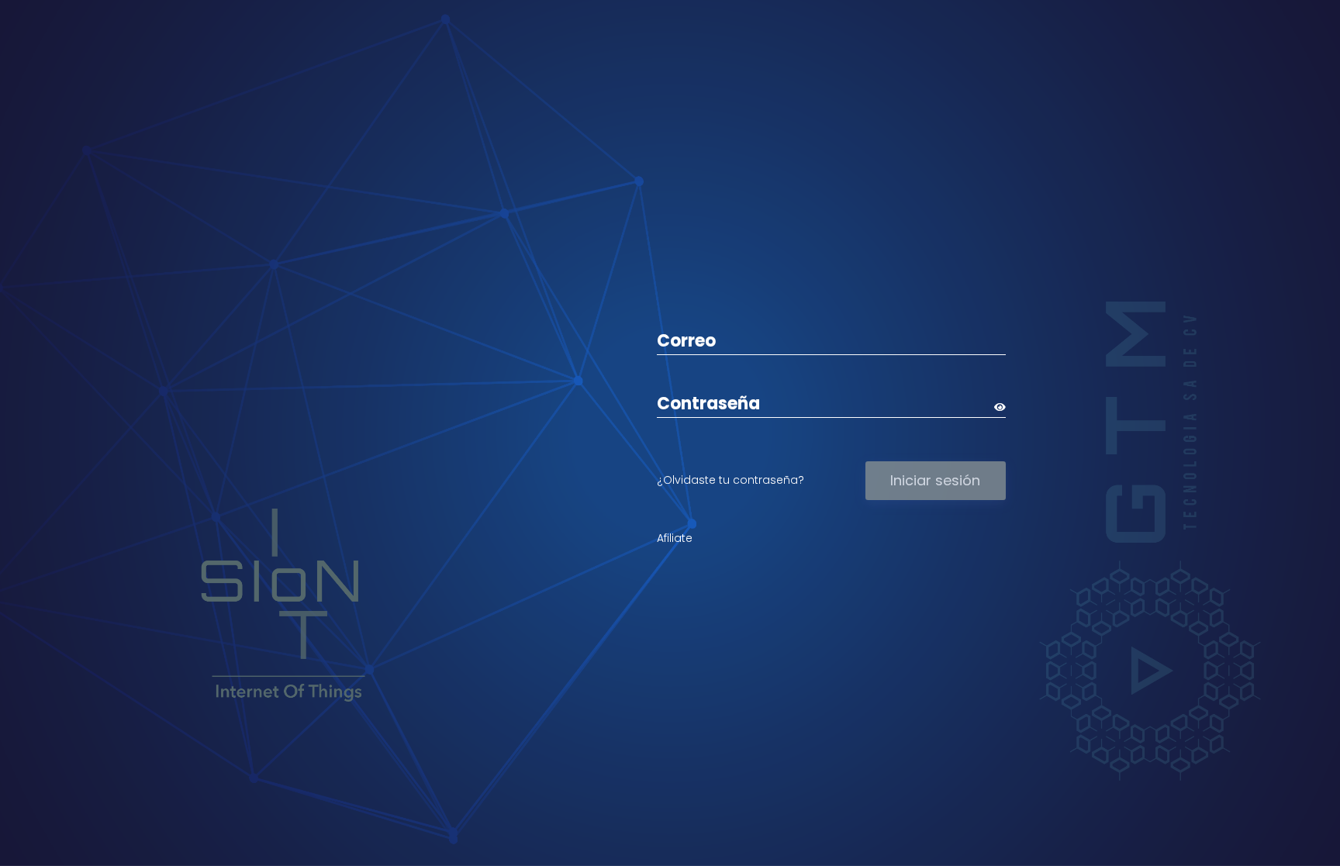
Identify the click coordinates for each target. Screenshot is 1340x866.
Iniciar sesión (935, 480)
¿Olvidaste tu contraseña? (730, 480)
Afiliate (674, 538)
